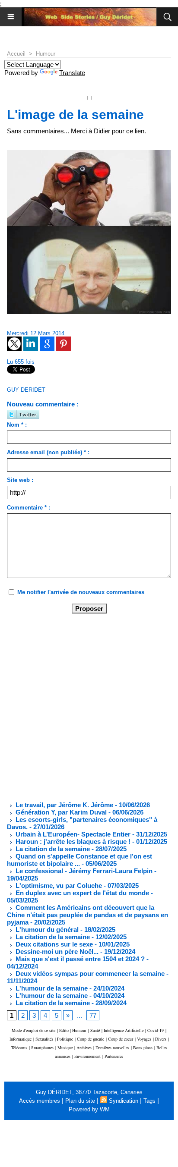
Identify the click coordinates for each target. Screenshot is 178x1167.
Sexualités (44, 1039)
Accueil (16, 53)
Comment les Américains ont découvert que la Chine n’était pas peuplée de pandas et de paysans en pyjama (87, 915)
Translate (72, 72)
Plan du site (80, 1101)
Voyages (144, 1039)
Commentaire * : (28, 507)
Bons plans (143, 1047)
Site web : (20, 480)
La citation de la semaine (52, 848)
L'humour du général (46, 929)
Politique (65, 1039)
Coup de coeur (120, 1039)
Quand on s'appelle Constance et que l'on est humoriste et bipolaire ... (79, 859)
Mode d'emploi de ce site (33, 1030)
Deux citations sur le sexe (53, 944)
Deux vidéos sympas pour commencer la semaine (89, 973)
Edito (64, 1030)
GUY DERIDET (26, 390)
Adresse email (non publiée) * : (48, 452)
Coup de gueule (90, 1039)
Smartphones (42, 1047)
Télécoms (19, 1047)
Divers (160, 1039)
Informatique (21, 1039)
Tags (149, 1101)
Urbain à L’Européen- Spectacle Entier (72, 834)
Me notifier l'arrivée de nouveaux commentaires (80, 592)
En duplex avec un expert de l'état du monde (81, 892)
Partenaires (114, 1056)
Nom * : (17, 425)
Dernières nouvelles (112, 1047)
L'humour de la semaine (51, 988)
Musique (65, 1047)
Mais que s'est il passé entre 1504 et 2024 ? (79, 959)
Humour (45, 53)
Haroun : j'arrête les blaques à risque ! (72, 841)
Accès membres (39, 1101)
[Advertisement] (82, 707)
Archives (84, 1047)
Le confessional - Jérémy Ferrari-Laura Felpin (83, 870)
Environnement (87, 1056)
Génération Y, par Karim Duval (60, 812)
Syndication (123, 1101)
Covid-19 (155, 1030)
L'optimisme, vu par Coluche (58, 885)
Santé (95, 1030)
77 (92, 1015)
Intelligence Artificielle (123, 1030)
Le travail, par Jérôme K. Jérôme (63, 804)
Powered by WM (89, 1109)
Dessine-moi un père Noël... (56, 951)
